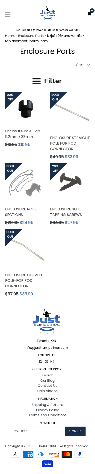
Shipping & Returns (48, 404)
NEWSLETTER (49, 423)
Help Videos (47, 390)
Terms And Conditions (48, 415)
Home (10, 35)
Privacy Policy (47, 409)
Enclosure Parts (31, 35)
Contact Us (47, 385)
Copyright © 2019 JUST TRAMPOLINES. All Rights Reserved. (47, 446)
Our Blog (47, 380)
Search (47, 375)
